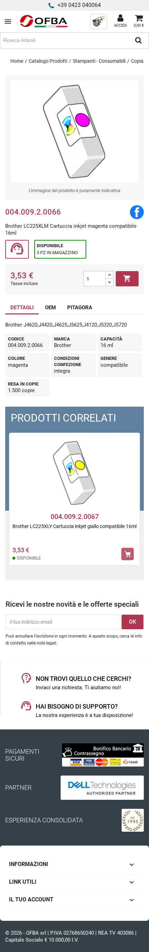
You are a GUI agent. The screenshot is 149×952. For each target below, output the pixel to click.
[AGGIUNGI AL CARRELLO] (127, 554)
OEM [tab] (50, 307)
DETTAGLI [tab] (22, 307)
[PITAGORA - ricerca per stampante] (99, 21)
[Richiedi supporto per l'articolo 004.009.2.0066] (17, 249)
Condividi (137, 212)
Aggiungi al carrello (127, 278)
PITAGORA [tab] (79, 307)
